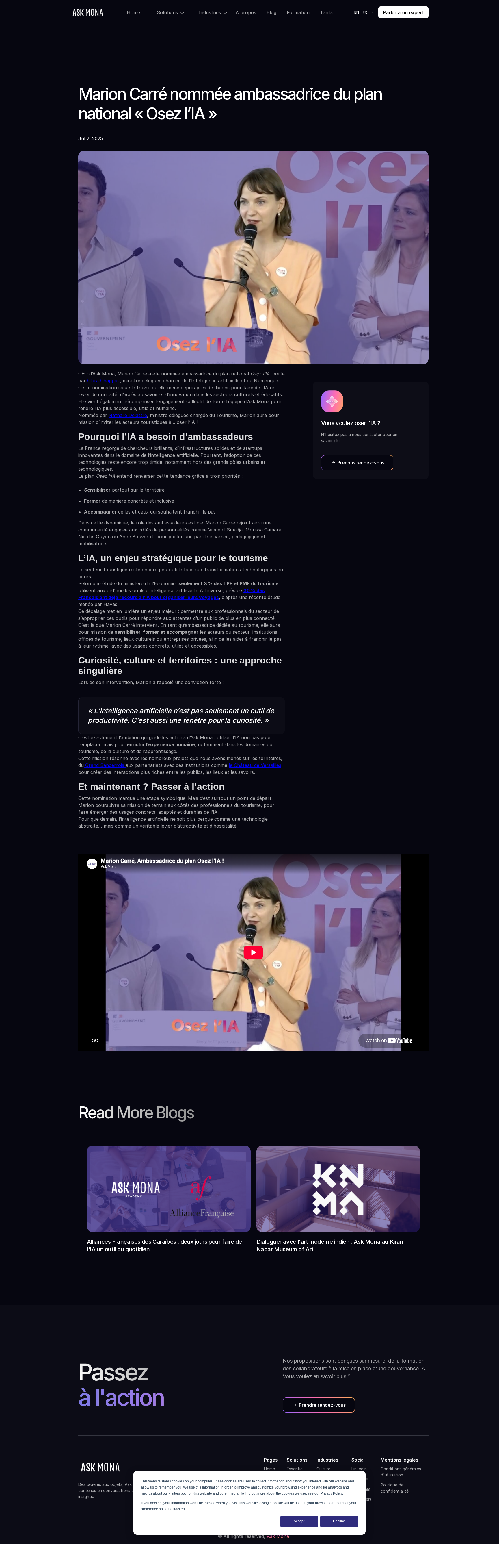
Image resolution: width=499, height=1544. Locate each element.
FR (365, 12)
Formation (298, 12)
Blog (271, 12)
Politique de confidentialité (395, 1487)
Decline (339, 1521)
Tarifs (326, 12)
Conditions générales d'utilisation (401, 1471)
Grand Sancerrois (105, 765)
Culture (323, 1468)
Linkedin (359, 1468)
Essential (295, 1468)
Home (133, 12)
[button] (166, 12)
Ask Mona (278, 1536)
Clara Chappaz (103, 380)
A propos (246, 12)
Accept (299, 1521)
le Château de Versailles (255, 765)
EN (356, 12)
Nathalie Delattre (128, 415)
